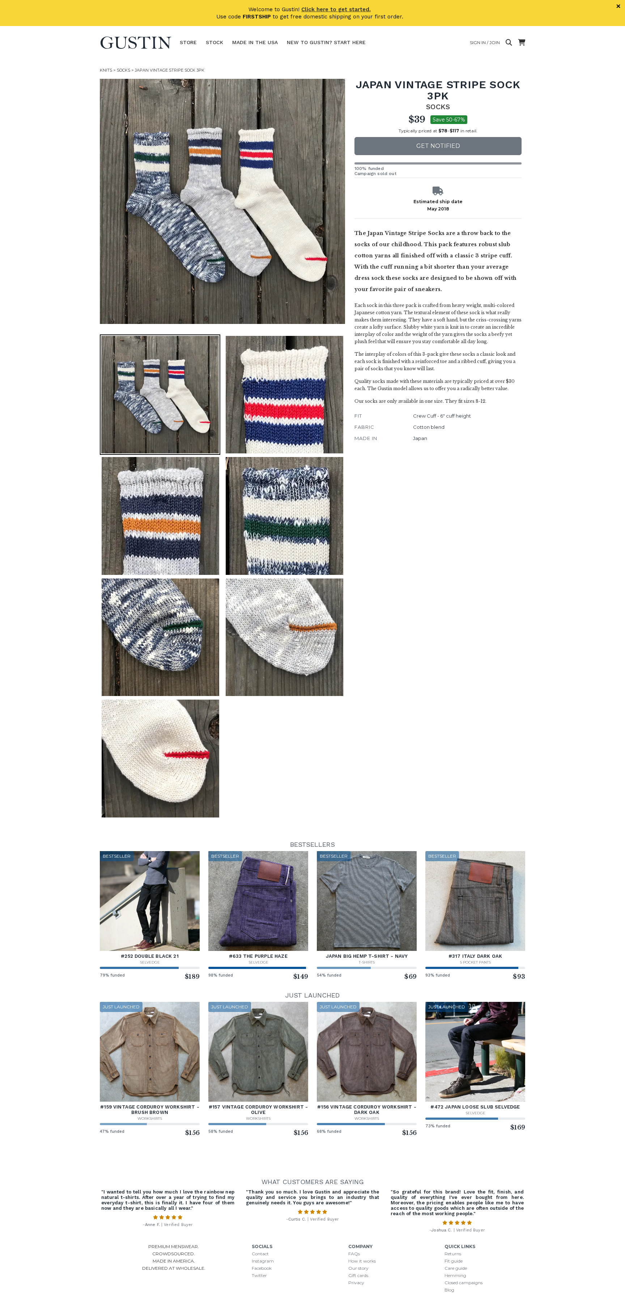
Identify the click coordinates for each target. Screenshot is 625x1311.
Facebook (262, 1268)
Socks (123, 70)
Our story (358, 1268)
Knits (106, 70)
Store (188, 42)
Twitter (259, 1275)
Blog (449, 1290)
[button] (222, 201)
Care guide (456, 1268)
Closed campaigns (463, 1282)
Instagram (263, 1261)
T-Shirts (367, 962)
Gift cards (358, 1275)
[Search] (509, 42)
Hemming (455, 1275)
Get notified (438, 145)
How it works (362, 1261)
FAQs (354, 1253)
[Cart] (521, 42)
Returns (453, 1253)
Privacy (356, 1282)
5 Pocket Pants (475, 962)
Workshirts (149, 1118)
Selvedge (150, 962)
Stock (214, 42)
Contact (260, 1253)
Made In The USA (255, 42)
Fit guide (454, 1261)
